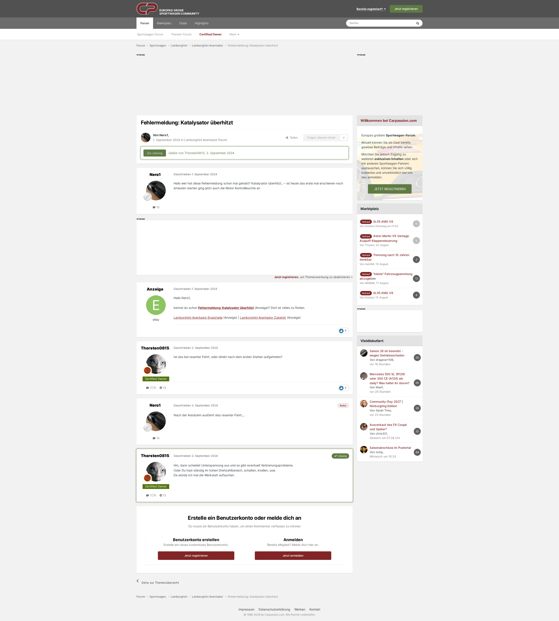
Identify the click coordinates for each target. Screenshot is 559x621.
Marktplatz (164, 23)
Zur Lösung (154, 153)
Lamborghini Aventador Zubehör (263, 317)
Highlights (202, 23)
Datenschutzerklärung (274, 609)
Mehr (233, 34)
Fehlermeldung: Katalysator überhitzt (226, 308)
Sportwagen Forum (150, 34)
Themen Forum (181, 34)
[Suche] (418, 23)
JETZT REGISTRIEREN (390, 189)
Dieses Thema (398, 23)
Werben (299, 609)
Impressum (246, 609)
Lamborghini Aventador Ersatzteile (198, 317)
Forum (144, 23)
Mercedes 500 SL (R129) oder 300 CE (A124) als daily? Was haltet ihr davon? (389, 378)
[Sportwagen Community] (147, 8)
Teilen (293, 137)
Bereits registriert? (370, 9)
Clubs (183, 23)
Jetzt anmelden (293, 555)
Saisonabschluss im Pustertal (390, 447)
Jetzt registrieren (406, 8)
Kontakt (314, 609)
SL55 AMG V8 (383, 221)
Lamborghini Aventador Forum (205, 140)
